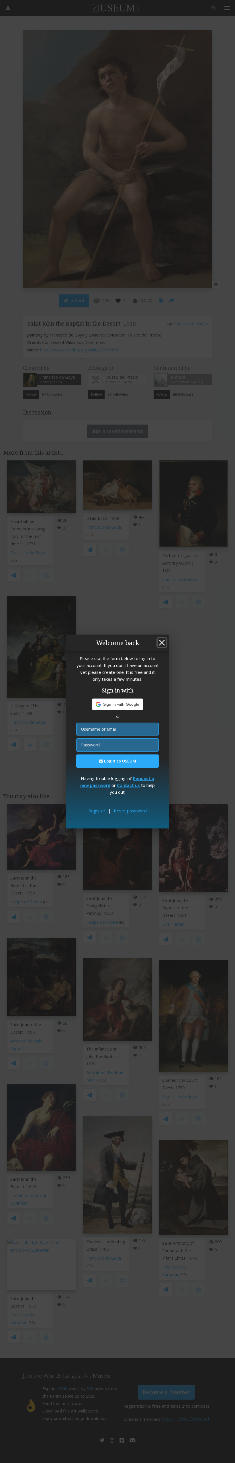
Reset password (130, 811)
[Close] (162, 642)
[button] (117, 704)
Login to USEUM (119, 761)
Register (96, 811)
